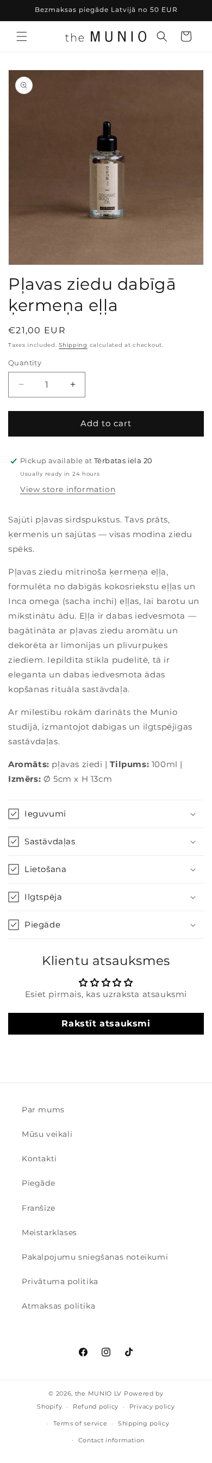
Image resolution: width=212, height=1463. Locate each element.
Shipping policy (144, 1423)
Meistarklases (49, 1232)
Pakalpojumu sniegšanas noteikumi (95, 1257)
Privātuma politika (60, 1281)
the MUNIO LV (98, 1393)
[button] (22, 36)
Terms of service (80, 1423)
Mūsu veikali (47, 1134)
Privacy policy (152, 1406)
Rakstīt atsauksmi (105, 1023)
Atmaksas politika (58, 1306)
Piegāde (38, 1183)
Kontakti (39, 1158)
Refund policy (96, 1406)
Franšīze (38, 1208)
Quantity (24, 362)
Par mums (43, 1110)
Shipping (73, 344)
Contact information (111, 1440)
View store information (67, 489)
